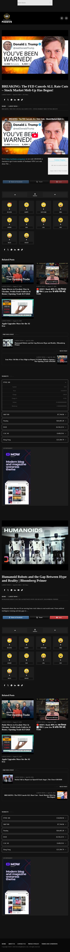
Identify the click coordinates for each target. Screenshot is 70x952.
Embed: (52, 170)
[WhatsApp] (11, 99)
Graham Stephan (59, 160)
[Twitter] (8, 99)
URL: (52, 165)
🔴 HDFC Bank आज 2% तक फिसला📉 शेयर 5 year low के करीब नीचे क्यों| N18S (51, 291)
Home (4, 106)
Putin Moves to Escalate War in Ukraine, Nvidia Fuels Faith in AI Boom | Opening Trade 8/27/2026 (16, 291)
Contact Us (21, 944)
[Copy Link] (22, 99)
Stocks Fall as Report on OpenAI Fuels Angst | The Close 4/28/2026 (38, 780)
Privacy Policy (33, 944)
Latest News (6, 94)
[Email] (18, 99)
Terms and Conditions (50, 944)
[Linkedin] (15, 99)
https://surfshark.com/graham (15, 159)
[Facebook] (4, 99)
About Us (11, 944)
